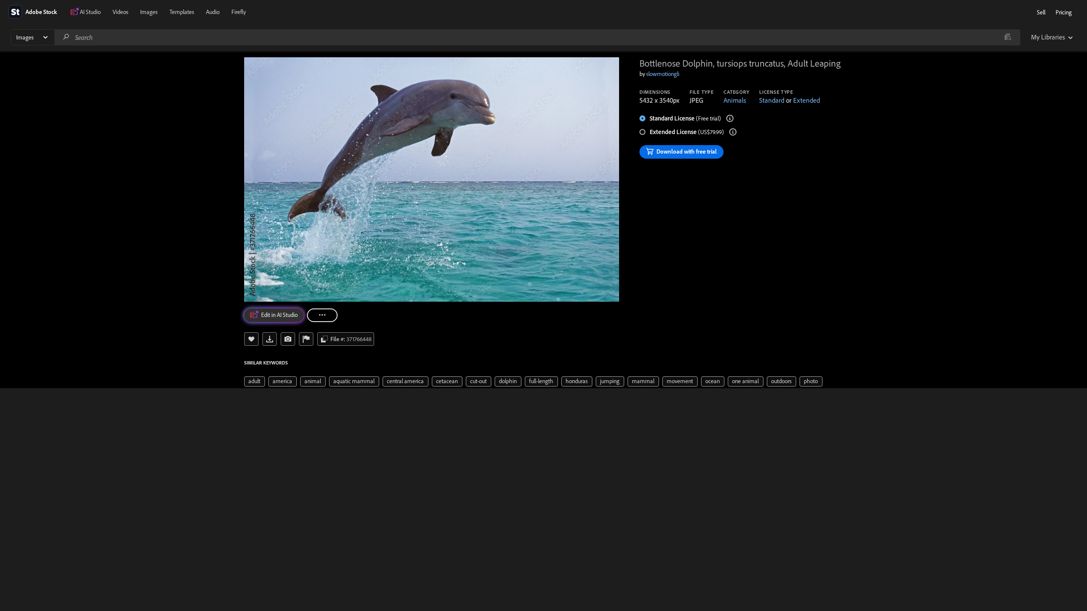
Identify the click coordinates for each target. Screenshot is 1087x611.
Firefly (238, 12)
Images (149, 12)
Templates (181, 12)
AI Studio (90, 12)
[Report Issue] (306, 339)
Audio (213, 12)
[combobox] (537, 37)
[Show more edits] (322, 315)
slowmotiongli (662, 74)
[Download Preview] (269, 339)
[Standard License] (730, 118)
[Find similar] (1008, 37)
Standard (771, 100)
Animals (735, 100)
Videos (120, 12)
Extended (806, 100)
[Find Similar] (288, 339)
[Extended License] (733, 132)
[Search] (66, 37)
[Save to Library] (251, 339)
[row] (254, 381)
